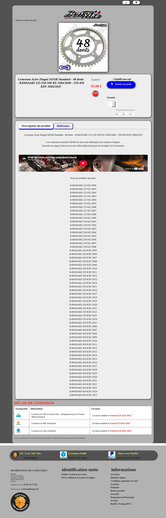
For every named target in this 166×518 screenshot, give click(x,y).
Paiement (115, 487)
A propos (115, 484)
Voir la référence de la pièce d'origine (78, 477)
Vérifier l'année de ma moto (74, 474)
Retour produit (118, 491)
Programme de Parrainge (122, 497)
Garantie (115, 494)
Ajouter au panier (121, 84)
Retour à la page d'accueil (25, 20)
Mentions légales (118, 477)
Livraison (115, 474)
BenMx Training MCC (121, 504)
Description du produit (36, 125)
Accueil (114, 500)
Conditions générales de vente (124, 481)
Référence (63, 126)
